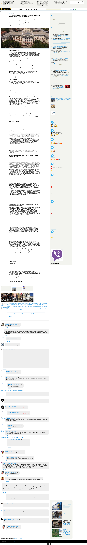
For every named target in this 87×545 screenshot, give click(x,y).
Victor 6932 (6, 503)
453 (4, 510)
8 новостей (26, 290)
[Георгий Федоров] (2, 520)
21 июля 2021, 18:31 (12, 503)
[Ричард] (2, 408)
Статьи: (52, 96)
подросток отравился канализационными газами (58, 31)
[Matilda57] (2, 326)
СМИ (35, 9)
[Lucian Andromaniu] (1, 462)
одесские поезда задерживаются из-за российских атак (61, 18)
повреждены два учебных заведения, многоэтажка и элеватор (61, 63)
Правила (15, 538)
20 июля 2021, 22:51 (16, 384)
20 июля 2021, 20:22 (12, 343)
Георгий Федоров (7, 519)
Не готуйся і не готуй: (57, 41)
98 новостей (17, 290)
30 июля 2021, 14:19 (14, 526)
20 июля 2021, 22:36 (13, 392)
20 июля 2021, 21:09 (12, 406)
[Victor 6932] (2, 504)
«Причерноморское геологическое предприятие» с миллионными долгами (60, 72)
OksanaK (8, 494)
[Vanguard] (3, 418)
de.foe (6, 343)
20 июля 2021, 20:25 (9, 349)
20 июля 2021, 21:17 (15, 412)
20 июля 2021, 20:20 (13, 324)
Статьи (20, 9)
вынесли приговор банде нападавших (61, 52)
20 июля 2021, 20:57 (14, 371)
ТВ (31, 9)
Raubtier (6, 399)
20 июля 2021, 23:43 (13, 472)
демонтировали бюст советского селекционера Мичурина (61, 39)
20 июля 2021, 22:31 (13, 451)
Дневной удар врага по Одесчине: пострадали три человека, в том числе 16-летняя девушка (60, 2)
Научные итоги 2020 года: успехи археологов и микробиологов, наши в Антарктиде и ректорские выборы (26, 312)
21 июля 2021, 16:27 (14, 494)
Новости (26, 9)
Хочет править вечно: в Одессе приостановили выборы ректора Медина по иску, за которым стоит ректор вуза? (28, 300)
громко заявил (28, 237)
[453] (1, 510)
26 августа (53, 68)
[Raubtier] (2, 401)
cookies (45, 543)
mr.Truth (7, 478)
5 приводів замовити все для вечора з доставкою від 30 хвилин (61, 42)
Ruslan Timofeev (6, 484)
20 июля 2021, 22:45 (14, 463)
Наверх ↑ (10, 316)
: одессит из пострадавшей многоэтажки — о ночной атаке (60, 60)
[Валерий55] (2, 453)
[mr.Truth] (2, 480)
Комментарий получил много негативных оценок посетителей (12, 390)
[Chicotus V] (3, 370)
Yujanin (7, 392)
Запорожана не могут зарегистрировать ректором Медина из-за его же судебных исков (22, 310)
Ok (47, 543)
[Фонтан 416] (4, 383)
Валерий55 (7, 451)
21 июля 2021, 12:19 (12, 484)
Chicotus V (8, 371)
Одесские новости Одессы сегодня (13, 541)
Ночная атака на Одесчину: (58, 62)
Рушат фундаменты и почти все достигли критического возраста (60, 47)
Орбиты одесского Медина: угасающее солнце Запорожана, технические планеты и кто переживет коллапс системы (26, 303)
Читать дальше (53, 198)
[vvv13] (2, 330)
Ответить (7, 327)
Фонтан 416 (10, 384)
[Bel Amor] (2, 474)
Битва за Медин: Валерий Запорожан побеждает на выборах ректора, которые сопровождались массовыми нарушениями (23, 314)
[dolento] (3, 337)
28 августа (53, 15)
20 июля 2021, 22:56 (16, 439)
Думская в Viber (53, 261)
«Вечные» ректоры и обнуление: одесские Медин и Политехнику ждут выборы (6, 300)
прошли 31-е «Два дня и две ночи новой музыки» (58, 87)
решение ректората (19, 253)
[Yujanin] (3, 392)
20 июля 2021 (11, 13)
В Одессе (54, 22)
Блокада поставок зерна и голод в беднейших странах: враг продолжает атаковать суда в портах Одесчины (67, 532)
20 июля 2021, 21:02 (14, 377)
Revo (4, 349)
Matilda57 (7, 324)
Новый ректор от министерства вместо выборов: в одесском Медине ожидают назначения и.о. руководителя (17, 300)
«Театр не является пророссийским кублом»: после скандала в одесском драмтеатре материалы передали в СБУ (63, 105)
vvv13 (5, 330)
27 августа (53, 27)
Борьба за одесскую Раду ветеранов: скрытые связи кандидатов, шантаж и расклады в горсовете (26, 3)
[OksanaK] (3, 494)
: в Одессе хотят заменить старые (60, 48)
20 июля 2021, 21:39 (12, 431)
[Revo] (1, 349)
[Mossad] (2, 431)
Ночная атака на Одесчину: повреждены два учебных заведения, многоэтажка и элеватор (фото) (8, 3)
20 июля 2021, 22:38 (13, 457)
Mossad (6, 431)
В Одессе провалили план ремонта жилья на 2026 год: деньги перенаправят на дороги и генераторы (66, 514)
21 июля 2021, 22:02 (9, 510)
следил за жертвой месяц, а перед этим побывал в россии (61, 82)
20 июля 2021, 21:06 (12, 399)
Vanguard (8, 418)
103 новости (8, 290)
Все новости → (53, 90)
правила (15, 407)
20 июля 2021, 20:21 (10, 330)
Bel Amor (7, 472)
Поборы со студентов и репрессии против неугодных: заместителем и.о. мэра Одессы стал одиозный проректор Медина (24, 305)
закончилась (18, 133)
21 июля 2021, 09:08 (12, 478)
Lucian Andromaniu (6, 463)
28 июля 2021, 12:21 (15, 519)
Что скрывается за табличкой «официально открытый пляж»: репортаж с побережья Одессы (63, 99)
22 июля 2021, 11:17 (13, 338)
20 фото (30, 290)
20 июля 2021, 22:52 (16, 425)
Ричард (6, 406)
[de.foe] (2, 345)
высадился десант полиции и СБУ (61, 76)
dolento (8, 338)
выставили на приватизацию (61, 70)
